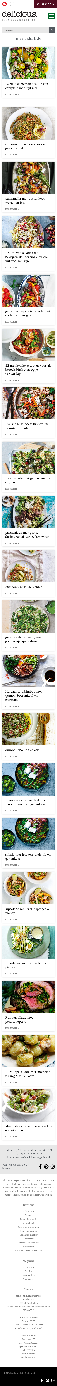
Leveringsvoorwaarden (28, 1242)
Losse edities (28, 1275)
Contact (28, 1215)
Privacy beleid (28, 1223)
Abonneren (28, 1267)
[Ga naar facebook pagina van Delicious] (39, 1166)
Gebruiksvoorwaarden (28, 1226)
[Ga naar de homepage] (19, 14)
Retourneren (28, 1246)
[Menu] (51, 16)
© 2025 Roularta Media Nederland (19, 1373)
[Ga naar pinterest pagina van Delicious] (45, 1166)
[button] (45, 4)
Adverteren (28, 1211)
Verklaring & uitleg (28, 1234)
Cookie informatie (28, 1219)
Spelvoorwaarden (28, 1230)
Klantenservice (28, 1238)
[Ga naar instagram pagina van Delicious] (51, 1166)
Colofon (28, 1271)
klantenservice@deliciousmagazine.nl (28, 1157)
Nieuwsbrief (28, 1278)
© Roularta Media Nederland (28, 1250)
